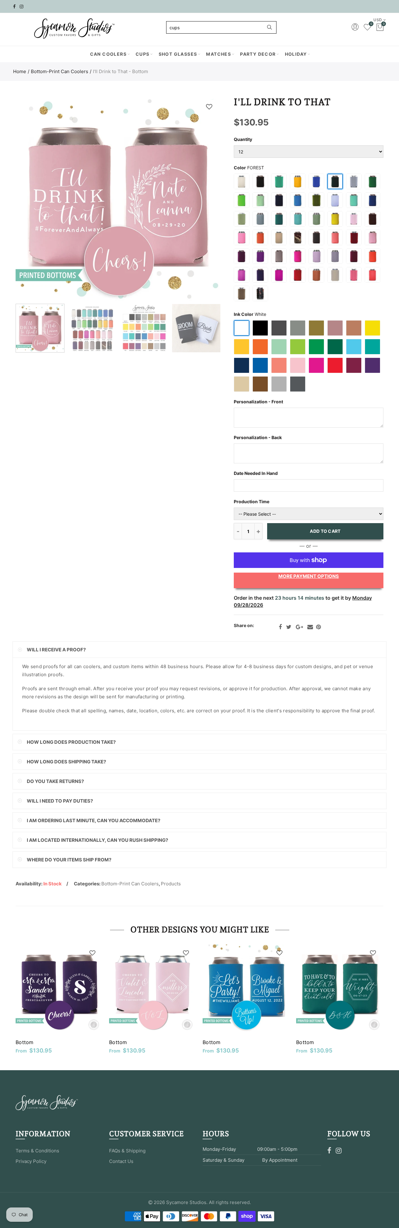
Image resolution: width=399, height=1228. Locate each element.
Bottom (25, 1042)
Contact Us (121, 1161)
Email (310, 627)
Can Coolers (108, 54)
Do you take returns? (55, 781)
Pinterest (318, 627)
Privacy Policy (31, 1161)
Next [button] (203, 199)
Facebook (280, 627)
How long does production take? (71, 742)
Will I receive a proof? (56, 650)
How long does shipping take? (66, 762)
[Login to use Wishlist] (209, 107)
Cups (143, 54)
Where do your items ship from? (69, 860)
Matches (218, 54)
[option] (118, 198)
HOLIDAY (296, 54)
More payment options (308, 576)
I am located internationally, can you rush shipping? (97, 840)
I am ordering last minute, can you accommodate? (93, 820)
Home (19, 71)
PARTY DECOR (258, 54)
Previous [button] (32, 199)
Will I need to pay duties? (60, 801)
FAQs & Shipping (127, 1151)
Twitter (288, 627)
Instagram (339, 1150)
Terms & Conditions (37, 1151)
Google (299, 627)
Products (171, 884)
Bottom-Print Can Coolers (59, 71)
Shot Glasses (178, 54)
